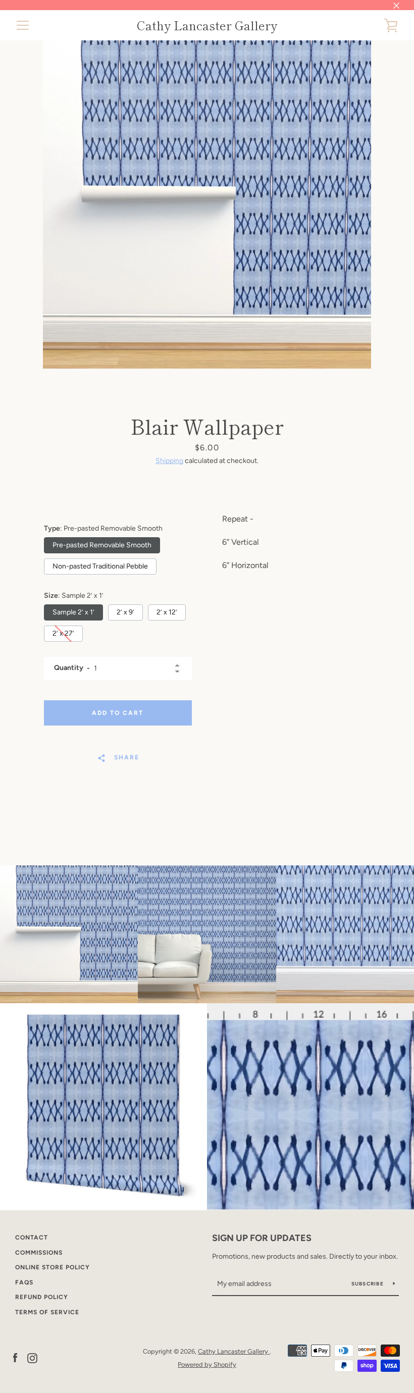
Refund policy (41, 1297)
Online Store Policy (52, 1267)
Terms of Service (47, 1312)
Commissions (39, 1252)
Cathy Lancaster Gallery (207, 25)
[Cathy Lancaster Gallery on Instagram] (32, 1357)
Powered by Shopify (207, 1364)
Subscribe (368, 1283)
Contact (31, 1237)
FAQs (24, 1282)
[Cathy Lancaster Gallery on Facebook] (15, 1357)
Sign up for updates (262, 1238)
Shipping (169, 460)
